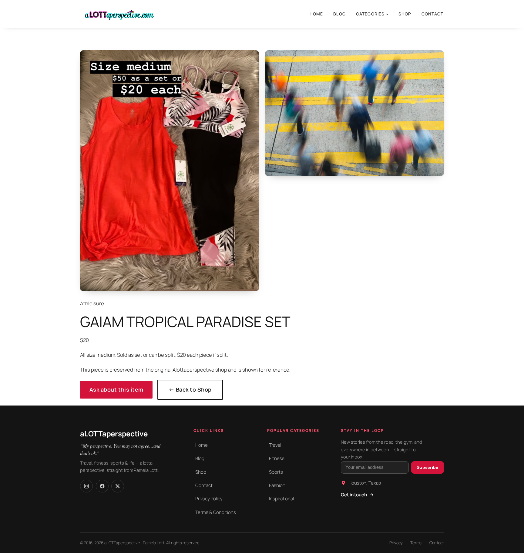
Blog (199, 458)
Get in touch (354, 495)
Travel (275, 445)
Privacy (395, 542)
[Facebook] (102, 486)
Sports (276, 472)
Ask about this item (116, 389)
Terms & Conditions (215, 512)
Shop (200, 472)
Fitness (276, 458)
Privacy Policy (209, 498)
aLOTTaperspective (114, 434)
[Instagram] (86, 486)
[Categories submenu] (387, 14)
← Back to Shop (190, 389)
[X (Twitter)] (117, 486)
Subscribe (427, 467)
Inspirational (281, 498)
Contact (203, 485)
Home (201, 445)
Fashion (277, 485)
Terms (416, 542)
